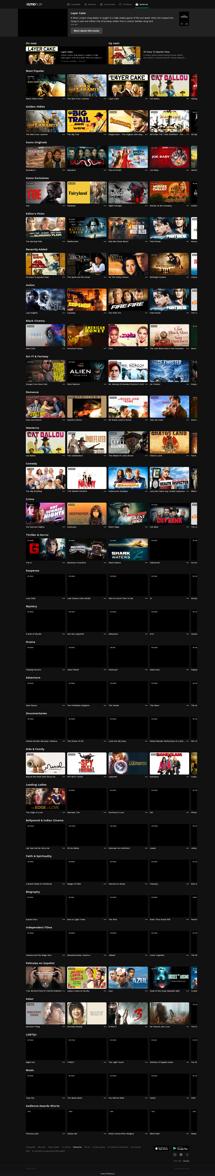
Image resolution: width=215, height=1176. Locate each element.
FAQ (28, 1151)
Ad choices (136, 1147)
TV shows (127, 4)
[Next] (189, 85)
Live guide (75, 4)
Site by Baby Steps (182, 1168)
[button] (86, 31)
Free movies (109, 4)
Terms (87, 1147)
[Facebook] (181, 1155)
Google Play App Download (180, 1149)
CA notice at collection (118, 1147)
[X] (187, 1155)
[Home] (34, 4)
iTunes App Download (161, 1149)
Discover (92, 4)
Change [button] (186, 1161)
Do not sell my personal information (48, 1151)
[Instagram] (175, 1155)
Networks (144, 4)
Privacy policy (99, 1147)
